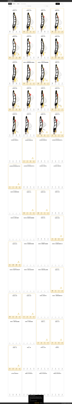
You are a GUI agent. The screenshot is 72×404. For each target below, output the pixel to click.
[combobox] (17, 6)
